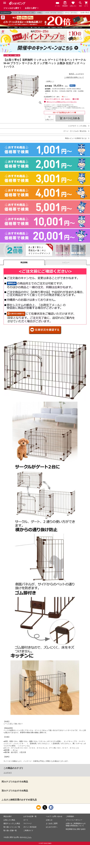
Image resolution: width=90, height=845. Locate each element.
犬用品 (39, 12)
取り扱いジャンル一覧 (12, 827)
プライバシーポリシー (74, 820)
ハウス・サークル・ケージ (53, 12)
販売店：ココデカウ (76, 74)
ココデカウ (8, 773)
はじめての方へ (51, 827)
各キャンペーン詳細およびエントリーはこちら (62, 102)
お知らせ (49, 820)
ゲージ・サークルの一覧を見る (74, 131)
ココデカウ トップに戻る (77, 126)
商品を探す (8, 816)
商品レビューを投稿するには (75, 138)
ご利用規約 (70, 816)
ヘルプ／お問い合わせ (54, 816)
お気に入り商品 (9, 820)
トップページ (5, 12)
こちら (29, 837)
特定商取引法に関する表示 (76, 829)
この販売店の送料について (74, 77)
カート (25, 820)
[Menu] (4, 3)
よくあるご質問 (51, 823)
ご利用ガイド (28, 830)
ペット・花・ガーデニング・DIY (23, 12)
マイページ (27, 823)
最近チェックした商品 (12, 823)
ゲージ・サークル (71, 12)
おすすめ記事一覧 (30, 816)
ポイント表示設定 (30, 827)
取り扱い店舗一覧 (10, 830)
